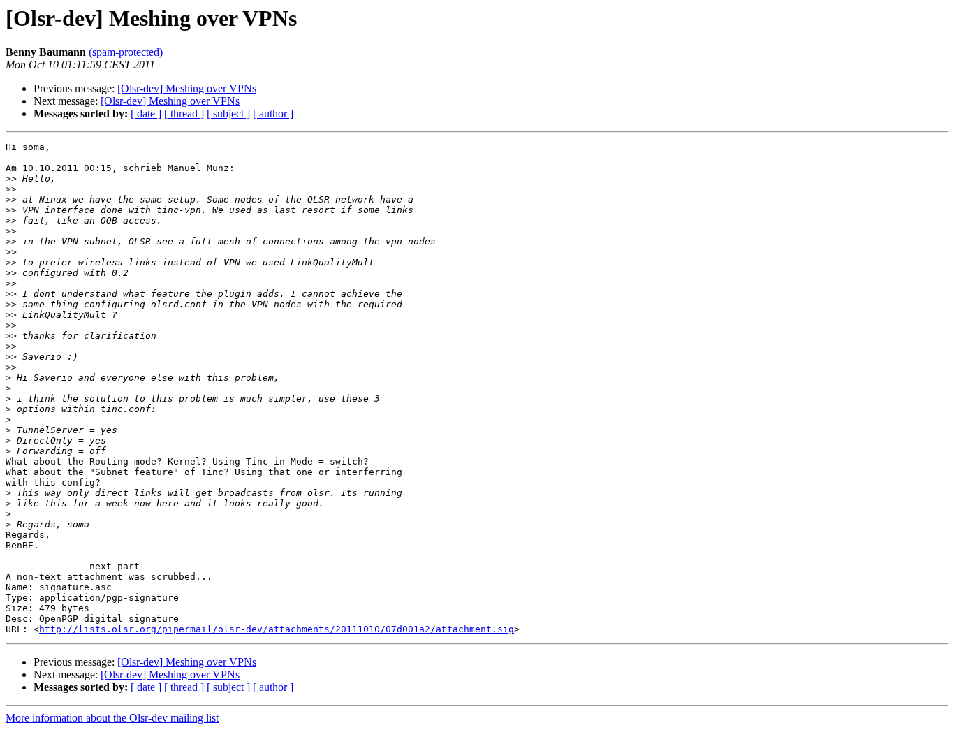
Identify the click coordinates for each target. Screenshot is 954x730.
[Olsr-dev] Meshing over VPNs (186, 88)
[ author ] (273, 113)
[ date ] (146, 113)
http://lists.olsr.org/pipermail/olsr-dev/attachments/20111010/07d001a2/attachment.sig (276, 629)
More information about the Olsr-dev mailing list (112, 718)
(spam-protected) (126, 52)
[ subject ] (228, 113)
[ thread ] (184, 113)
